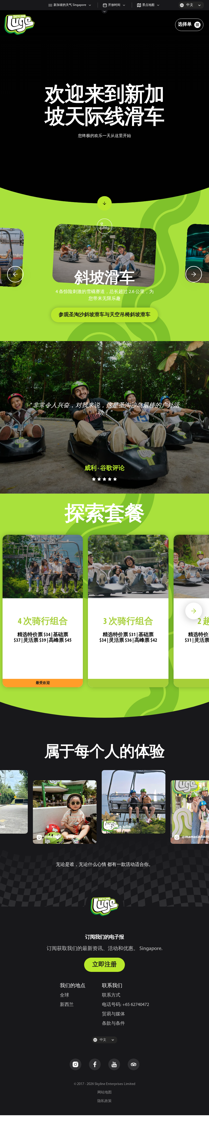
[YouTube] (114, 1064)
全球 (64, 995)
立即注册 (104, 965)
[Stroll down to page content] (104, 203)
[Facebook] (95, 1064)
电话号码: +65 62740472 (125, 1005)
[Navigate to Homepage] (19, 24)
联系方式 (111, 995)
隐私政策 (104, 1101)
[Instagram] (75, 1064)
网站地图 (104, 1092)
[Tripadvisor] (133, 1064)
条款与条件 (113, 1023)
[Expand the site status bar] (105, 11)
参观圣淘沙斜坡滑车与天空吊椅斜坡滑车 (104, 314)
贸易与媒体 (113, 1014)
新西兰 (67, 1005)
